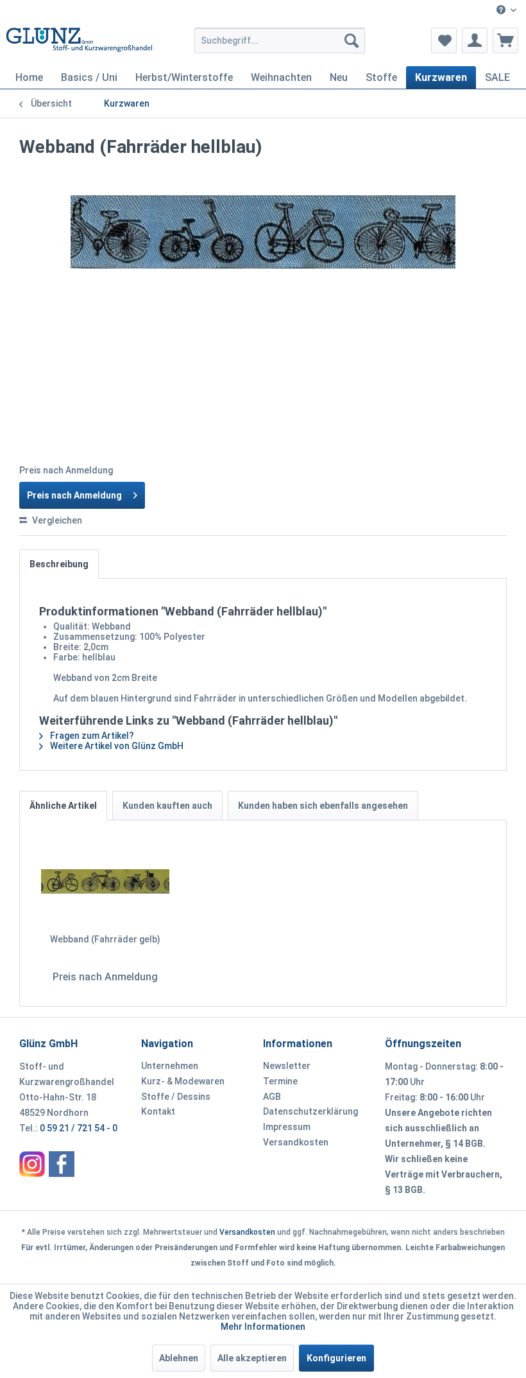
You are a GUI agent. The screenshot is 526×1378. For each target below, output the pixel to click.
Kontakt (158, 1111)
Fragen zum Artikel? (91, 735)
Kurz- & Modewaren (183, 1081)
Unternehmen (169, 1066)
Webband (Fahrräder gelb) (105, 939)
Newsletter (286, 1066)
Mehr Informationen (263, 1326)
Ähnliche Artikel (63, 805)
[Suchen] (351, 40)
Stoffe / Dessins (175, 1096)
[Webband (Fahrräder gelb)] (105, 881)
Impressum (286, 1127)
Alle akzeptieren (252, 1358)
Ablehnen (178, 1358)
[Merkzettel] (444, 40)
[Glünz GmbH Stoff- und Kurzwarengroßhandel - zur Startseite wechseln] (79, 44)
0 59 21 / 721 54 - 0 (78, 1128)
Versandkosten (295, 1142)
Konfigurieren (336, 1358)
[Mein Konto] (475, 40)
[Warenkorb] (505, 40)
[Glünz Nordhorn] (32, 1164)
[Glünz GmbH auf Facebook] (61, 1164)
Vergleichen (56, 520)
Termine (280, 1081)
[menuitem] (506, 11)
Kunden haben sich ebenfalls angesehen (323, 805)
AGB (272, 1096)
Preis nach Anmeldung (74, 495)
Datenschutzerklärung (310, 1111)
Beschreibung (59, 564)
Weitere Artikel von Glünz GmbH (115, 746)
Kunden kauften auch (167, 805)
